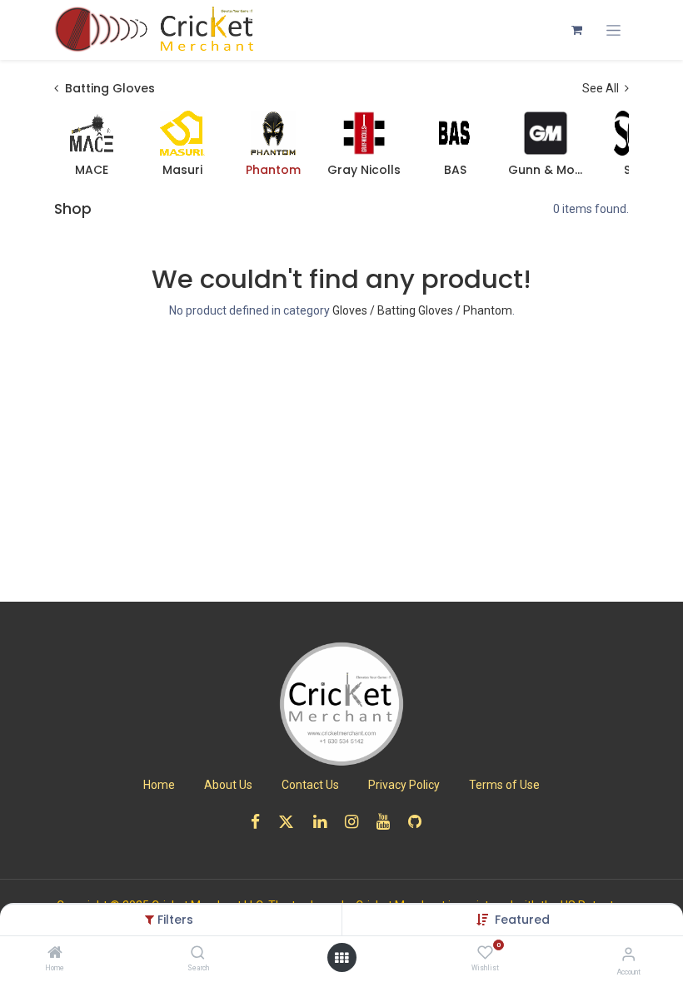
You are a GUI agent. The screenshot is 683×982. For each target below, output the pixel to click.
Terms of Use (504, 784)
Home (159, 784)
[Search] (198, 953)
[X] (291, 822)
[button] (522, 920)
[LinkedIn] (325, 822)
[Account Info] (628, 954)
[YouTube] (388, 822)
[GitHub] (420, 822)
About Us (228, 784)
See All (601, 88)
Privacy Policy (404, 784)
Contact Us (310, 784)
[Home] (54, 953)
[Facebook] (261, 822)
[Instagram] (357, 822)
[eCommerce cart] (576, 30)
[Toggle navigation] (613, 30)
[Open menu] (341, 958)
